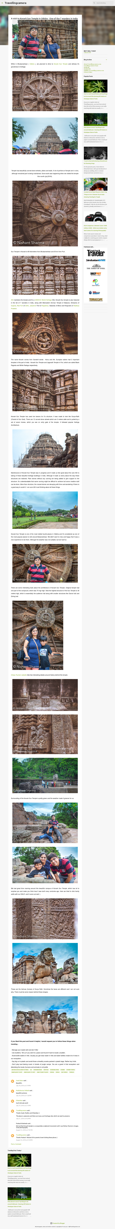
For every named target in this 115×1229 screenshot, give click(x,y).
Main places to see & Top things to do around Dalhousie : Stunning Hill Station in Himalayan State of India (19, 1204)
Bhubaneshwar (38, 1069)
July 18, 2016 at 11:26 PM (23, 1095)
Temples (71, 1072)
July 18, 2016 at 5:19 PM (23, 1085)
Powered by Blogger (58, 1223)
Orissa (57, 1072)
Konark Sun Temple (61, 64)
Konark (63, 1069)
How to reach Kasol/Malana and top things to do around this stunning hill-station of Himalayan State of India (19, 1170)
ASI (12, 300)
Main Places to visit (29, 1072)
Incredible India (54, 1069)
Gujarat (13, 305)
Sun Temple (64, 1072)
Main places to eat (17, 1072)
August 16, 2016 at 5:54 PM (24, 1140)
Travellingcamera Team (91, 66)
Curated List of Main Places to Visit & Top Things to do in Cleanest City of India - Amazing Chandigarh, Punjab (95, 194)
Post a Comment (16, 1144)
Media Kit (86, 67)
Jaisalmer (33, 305)
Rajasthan (45, 305)
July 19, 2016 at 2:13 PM (23, 1105)
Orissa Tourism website (19, 675)
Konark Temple (71, 1069)
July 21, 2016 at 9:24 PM (23, 1118)
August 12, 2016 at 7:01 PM (24, 1130)
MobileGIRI (87, 69)
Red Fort (20, 305)
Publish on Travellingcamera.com (94, 70)
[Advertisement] (41, 164)
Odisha (32, 64)
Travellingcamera (15, 2)
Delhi (27, 305)
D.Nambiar (19, 1100)
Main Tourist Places (42, 1072)
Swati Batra (19, 1080)
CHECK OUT (87, 52)
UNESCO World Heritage (43, 300)
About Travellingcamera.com (92, 64)
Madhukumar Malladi (22, 1090)
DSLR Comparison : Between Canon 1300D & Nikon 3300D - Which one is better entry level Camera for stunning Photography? (95, 228)
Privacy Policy (88, 72)
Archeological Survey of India (20, 1069)
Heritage (46, 1069)
